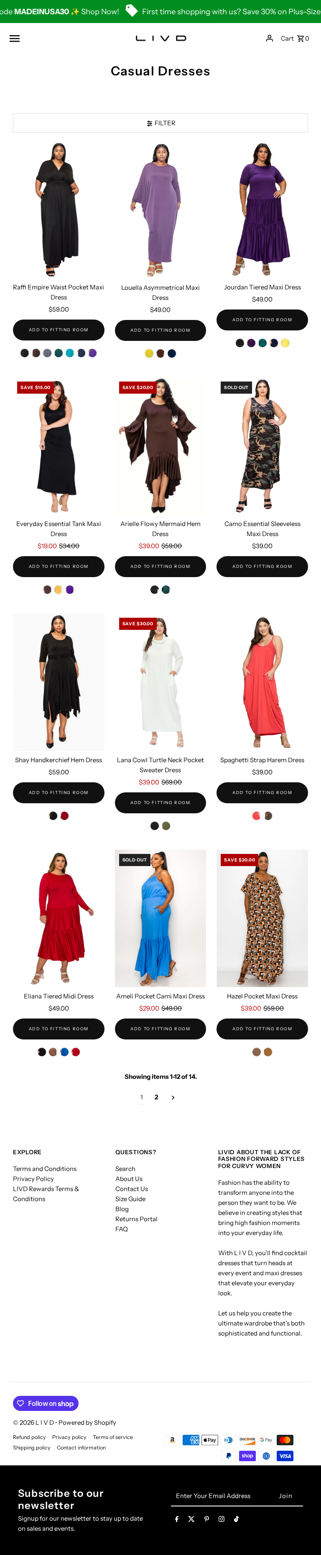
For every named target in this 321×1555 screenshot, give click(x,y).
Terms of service (113, 1437)
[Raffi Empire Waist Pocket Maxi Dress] (58, 210)
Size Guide (130, 1199)
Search (125, 1169)
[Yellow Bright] (285, 343)
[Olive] (166, 826)
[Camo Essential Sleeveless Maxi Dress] (262, 446)
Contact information (81, 1447)
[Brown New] (36, 353)
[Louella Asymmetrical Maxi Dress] (160, 210)
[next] (173, 1097)
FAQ (121, 1229)
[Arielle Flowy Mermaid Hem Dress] (160, 446)
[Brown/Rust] (268, 1052)
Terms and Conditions (44, 1169)
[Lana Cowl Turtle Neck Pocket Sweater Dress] (160, 682)
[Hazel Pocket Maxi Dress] (262, 918)
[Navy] (81, 353)
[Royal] (64, 1052)
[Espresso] (53, 1052)
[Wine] (64, 816)
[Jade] (70, 353)
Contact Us (131, 1189)
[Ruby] (75, 1052)
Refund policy (29, 1437)
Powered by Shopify (87, 1422)
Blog (122, 1209)
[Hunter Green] (58, 353)
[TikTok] (236, 1521)
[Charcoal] (47, 353)
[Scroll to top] (303, 1533)
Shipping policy (32, 1447)
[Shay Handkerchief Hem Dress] (58, 682)
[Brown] (160, 353)
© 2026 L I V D (34, 1422)
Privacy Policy (33, 1179)
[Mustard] (58, 589)
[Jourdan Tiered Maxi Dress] (262, 210)
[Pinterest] (206, 1521)
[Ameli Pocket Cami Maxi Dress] (160, 918)
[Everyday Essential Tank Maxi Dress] (58, 446)
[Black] (24, 353)
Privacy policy (69, 1437)
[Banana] (149, 353)
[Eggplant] (251, 343)
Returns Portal (136, 1219)
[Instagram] (221, 1521)
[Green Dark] (262, 343)
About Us (129, 1179)
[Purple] (92, 353)
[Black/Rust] (256, 1052)
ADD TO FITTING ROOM (59, 330)
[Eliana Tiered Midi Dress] (58, 918)
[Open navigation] (61, 38)
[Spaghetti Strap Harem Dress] (262, 682)
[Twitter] (191, 1521)
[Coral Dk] (256, 816)
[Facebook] (176, 1521)
